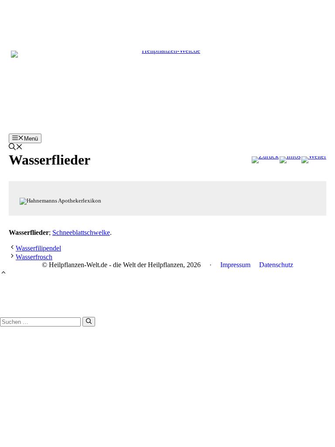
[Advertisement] (167, 19)
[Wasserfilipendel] (265, 159)
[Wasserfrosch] (313, 159)
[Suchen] (88, 322)
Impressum (235, 264)
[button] (16, 147)
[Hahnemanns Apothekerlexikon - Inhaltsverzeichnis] (290, 159)
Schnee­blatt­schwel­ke (81, 232)
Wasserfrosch (34, 257)
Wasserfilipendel (38, 248)
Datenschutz (276, 264)
